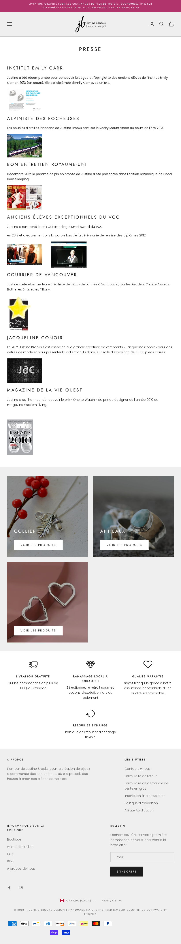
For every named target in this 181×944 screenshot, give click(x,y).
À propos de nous (21, 868)
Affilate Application (139, 810)
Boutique (14, 839)
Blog (10, 861)
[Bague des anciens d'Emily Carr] (24, 100)
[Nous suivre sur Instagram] (21, 887)
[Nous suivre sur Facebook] (9, 887)
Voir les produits (38, 545)
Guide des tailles (20, 847)
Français (109, 900)
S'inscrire (127, 871)
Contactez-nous (137, 768)
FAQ (10, 854)
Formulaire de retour (140, 776)
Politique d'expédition (141, 803)
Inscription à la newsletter (144, 796)
